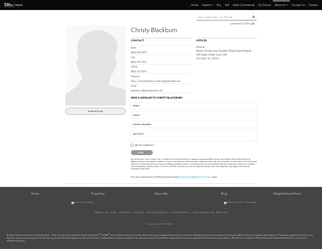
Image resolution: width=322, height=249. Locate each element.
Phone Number (142, 124)
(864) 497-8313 (138, 52)
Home (194, 5)
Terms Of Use (105, 212)
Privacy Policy (185, 177)
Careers (313, 5)
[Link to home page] (15, 5)
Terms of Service (203, 177)
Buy (219, 5)
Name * (137, 105)
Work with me (95, 111)
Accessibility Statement (169, 212)
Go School (264, 5)
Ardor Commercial (244, 5)
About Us (282, 6)
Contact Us (298, 5)
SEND (141, 152)
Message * (139, 134)
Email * (137, 115)
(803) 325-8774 (139, 71)
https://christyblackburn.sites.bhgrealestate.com (156, 80)
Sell (227, 5)
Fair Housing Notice (210, 212)
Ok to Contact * (145, 145)
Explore (208, 6)
